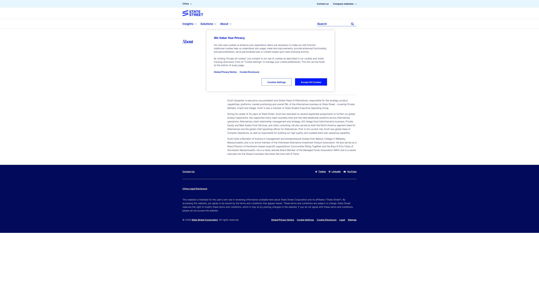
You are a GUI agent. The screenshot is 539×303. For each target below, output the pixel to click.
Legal (342, 219)
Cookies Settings (276, 82)
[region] (270, 60)
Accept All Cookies (311, 82)
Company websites (343, 3)
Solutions (207, 24)
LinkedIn (336, 171)
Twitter (322, 171)
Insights (188, 24)
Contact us (323, 3)
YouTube (352, 171)
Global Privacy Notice (282, 219)
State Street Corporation (205, 219)
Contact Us (188, 171)
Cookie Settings (305, 219)
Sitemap (352, 219)
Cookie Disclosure (326, 219)
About (224, 24)
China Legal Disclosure (194, 188)
